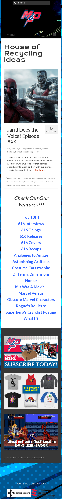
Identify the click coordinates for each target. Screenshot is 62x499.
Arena (10, 178)
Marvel (50, 182)
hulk (45, 182)
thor (38, 185)
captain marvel (28, 178)
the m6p (33, 185)
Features (10, 152)
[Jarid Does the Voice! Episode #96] (31, 95)
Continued (40, 170)
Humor (17, 152)
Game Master (18, 182)
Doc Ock (10, 182)
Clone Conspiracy (40, 178)
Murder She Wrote (13, 185)
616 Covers (31, 242)
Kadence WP (39, 458)
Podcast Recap (27, 152)
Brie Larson (18, 178)
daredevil (51, 178)
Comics (45, 149)
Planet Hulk (25, 185)
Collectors (37, 149)
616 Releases (31, 236)
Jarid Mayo (15, 149)
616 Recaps (31, 249)
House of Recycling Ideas (33, 182)
